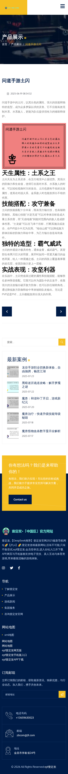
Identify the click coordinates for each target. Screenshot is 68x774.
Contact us (20, 499)
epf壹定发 (50, 766)
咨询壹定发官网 (13, 614)
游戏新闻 (9, 601)
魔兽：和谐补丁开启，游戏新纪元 (41, 400)
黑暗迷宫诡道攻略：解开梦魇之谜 (41, 384)
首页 (4, 44)
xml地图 (9, 634)
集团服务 (9, 607)
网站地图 (7, 641)
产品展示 (16, 44)
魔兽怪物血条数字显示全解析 (41, 431)
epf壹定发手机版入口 (14, 655)
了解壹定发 (11, 589)
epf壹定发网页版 (12, 650)
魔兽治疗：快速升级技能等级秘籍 (41, 415)
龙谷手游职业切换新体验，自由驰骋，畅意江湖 (41, 369)
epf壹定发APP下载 (13, 659)
